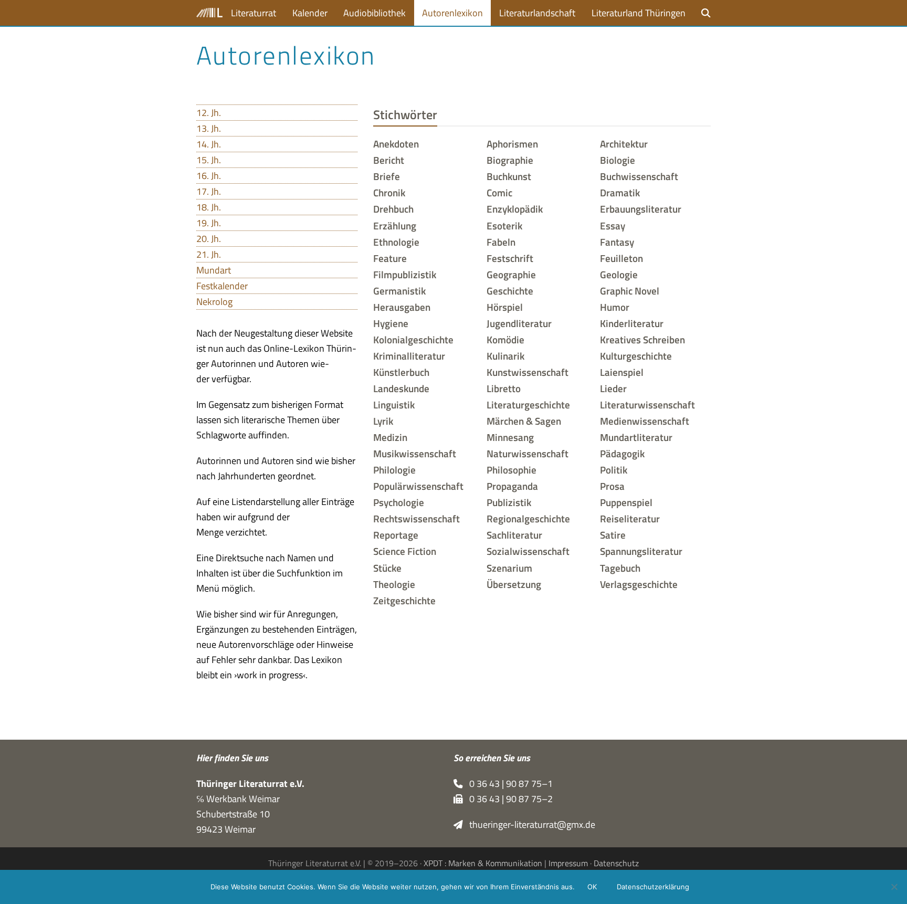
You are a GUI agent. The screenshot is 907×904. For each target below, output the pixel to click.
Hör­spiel (505, 307)
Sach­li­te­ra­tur (514, 535)
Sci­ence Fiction (404, 551)
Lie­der (613, 388)
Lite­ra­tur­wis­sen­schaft (647, 404)
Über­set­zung (514, 584)
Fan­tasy (617, 242)
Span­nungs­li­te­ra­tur (641, 551)
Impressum (568, 863)
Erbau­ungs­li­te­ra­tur (640, 209)
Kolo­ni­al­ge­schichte (413, 339)
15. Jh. (208, 160)
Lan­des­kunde (401, 388)
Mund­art (213, 270)
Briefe (386, 176)
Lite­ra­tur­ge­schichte (528, 404)
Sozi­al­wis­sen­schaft (528, 551)
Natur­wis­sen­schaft (527, 453)
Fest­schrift (510, 258)
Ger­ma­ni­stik (399, 290)
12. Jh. (208, 113)
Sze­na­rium (509, 568)
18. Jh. (208, 207)
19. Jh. (208, 223)
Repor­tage (395, 535)
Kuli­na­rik (505, 356)
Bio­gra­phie (510, 160)
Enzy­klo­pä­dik (515, 209)
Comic (499, 192)
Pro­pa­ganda (512, 486)
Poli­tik (613, 469)
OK (592, 886)
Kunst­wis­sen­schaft (527, 372)
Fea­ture (390, 258)
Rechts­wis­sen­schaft (416, 518)
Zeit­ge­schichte (404, 600)
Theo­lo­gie (394, 584)
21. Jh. (208, 254)
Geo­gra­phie (511, 274)
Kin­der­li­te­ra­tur (631, 323)
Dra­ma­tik (620, 192)
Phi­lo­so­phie (511, 469)
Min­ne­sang (510, 437)
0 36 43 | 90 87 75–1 (508, 783)
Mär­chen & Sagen (524, 421)
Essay (612, 225)
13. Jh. (208, 128)
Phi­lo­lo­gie (394, 469)
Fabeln (501, 242)
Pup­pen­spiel (626, 502)
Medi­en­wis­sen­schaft (644, 421)
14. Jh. (208, 144)
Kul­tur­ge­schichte (636, 356)
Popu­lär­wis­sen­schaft (418, 486)
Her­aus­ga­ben (401, 307)
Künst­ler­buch (401, 372)
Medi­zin (390, 437)
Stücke (387, 568)
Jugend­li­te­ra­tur (519, 323)
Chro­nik (389, 192)
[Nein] (894, 886)
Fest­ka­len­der (222, 286)
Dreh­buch (393, 209)
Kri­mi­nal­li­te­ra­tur (409, 356)
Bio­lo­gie (617, 160)
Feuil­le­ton (621, 258)
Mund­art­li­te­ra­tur (636, 437)
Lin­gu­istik (394, 404)
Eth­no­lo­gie (396, 242)
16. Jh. (208, 176)
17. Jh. (208, 191)
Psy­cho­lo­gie (398, 502)
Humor (614, 307)
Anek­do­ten (396, 143)
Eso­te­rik (504, 225)
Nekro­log (214, 302)
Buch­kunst (509, 176)
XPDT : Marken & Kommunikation (483, 863)
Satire (613, 535)
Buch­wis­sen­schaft (639, 176)
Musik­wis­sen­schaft (414, 453)
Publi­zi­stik (509, 502)
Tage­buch (620, 568)
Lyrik (383, 421)
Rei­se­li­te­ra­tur (630, 518)
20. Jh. (208, 239)
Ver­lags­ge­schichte (639, 584)
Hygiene (390, 323)
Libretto (504, 388)
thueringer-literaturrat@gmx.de (529, 824)
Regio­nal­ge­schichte (528, 518)
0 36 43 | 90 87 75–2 (508, 799)
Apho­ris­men (512, 143)
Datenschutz (616, 863)
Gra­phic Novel (629, 290)
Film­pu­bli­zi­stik (404, 274)
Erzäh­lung (394, 225)
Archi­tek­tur (624, 143)
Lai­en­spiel (622, 372)
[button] (706, 13)
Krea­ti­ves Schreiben (642, 339)
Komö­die (505, 339)
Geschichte (510, 290)
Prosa (612, 486)
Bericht (388, 160)
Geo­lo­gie (619, 274)
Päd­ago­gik (622, 453)
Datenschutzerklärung (653, 886)
